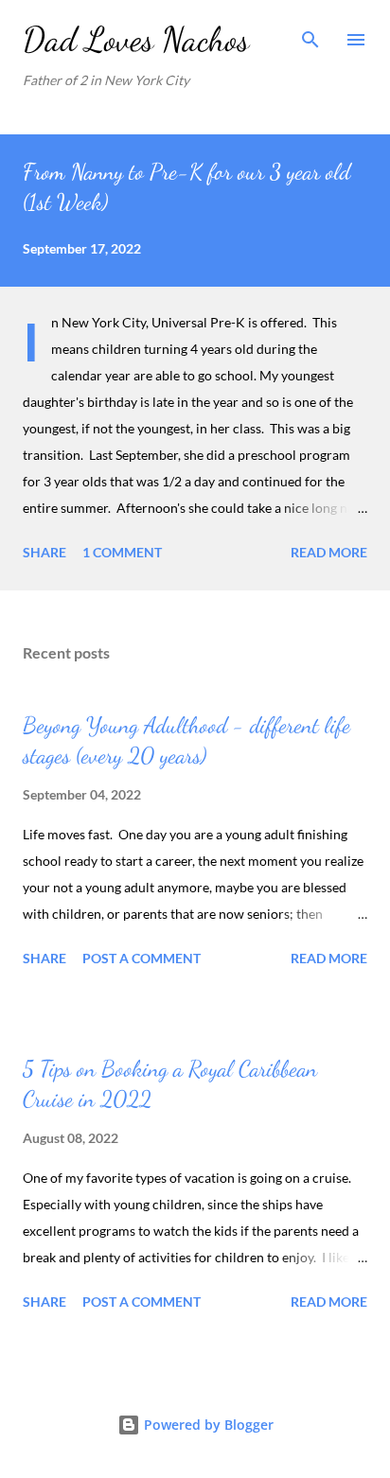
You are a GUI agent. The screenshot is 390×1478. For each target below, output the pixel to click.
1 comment (122, 552)
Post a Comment (141, 958)
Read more (329, 552)
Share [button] (44, 552)
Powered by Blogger (207, 1425)
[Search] (310, 34)
